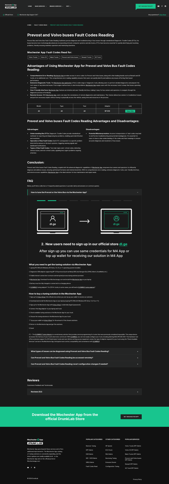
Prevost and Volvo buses (70, 57)
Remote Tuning (91, 446)
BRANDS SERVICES (55, 6)
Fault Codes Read (40, 25)
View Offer (130, 111)
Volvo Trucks (33, 57)
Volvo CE (44, 57)
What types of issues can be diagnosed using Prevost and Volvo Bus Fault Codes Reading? (70, 351)
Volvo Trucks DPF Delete (133, 446)
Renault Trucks (86, 57)
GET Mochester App (146, 6)
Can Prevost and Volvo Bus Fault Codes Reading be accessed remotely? (62, 358)
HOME (30, 6)
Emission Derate (111, 462)
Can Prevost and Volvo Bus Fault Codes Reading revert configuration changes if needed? (69, 364)
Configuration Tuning (112, 466)
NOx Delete (109, 454)
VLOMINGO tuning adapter (86, 287)
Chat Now (162, 15)
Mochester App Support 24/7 (28, 15)
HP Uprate (109, 446)
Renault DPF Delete (131, 464)
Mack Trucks (54, 57)
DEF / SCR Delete (91, 458)
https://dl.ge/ (41, 297)
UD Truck (98, 57)
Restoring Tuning (111, 458)
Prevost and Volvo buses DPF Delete (133, 459)
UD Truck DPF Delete (131, 468)
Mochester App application (62, 83)
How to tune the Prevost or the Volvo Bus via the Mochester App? (59, 192)
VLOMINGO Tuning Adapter (43, 334)
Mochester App (36, 52)
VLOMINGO (33, 287)
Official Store (9, 15)
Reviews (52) (36, 392)
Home (29, 25)
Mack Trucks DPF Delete (133, 454)
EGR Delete (89, 454)
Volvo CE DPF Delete (131, 450)
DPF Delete (89, 450)
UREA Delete (90, 462)
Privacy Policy (137, 479)
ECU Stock (109, 450)
